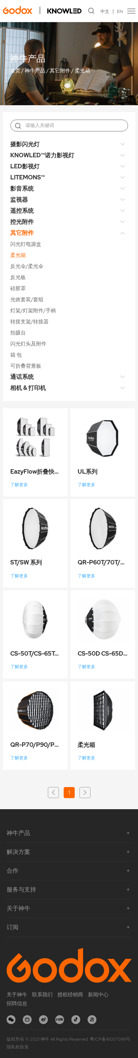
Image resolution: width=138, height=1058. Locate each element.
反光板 (18, 277)
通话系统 (22, 377)
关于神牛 (17, 994)
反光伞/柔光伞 (26, 266)
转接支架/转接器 (29, 321)
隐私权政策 (18, 1047)
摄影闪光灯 (25, 144)
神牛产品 (35, 71)
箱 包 (16, 354)
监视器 (19, 199)
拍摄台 (18, 332)
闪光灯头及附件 (28, 343)
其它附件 (60, 71)
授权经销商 (70, 994)
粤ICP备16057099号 (110, 1039)
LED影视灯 (25, 166)
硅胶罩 (18, 288)
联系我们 (42, 994)
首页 (15, 71)
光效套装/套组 (26, 299)
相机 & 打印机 (28, 388)
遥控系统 (22, 210)
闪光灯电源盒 (25, 244)
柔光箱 (82, 71)
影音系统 (22, 188)
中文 (104, 11)
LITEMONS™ (27, 177)
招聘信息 (17, 1003)
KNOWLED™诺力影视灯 (42, 155)
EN (120, 11)
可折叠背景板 (25, 366)
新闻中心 (98, 994)
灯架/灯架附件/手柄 (33, 310)
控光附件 (22, 222)
